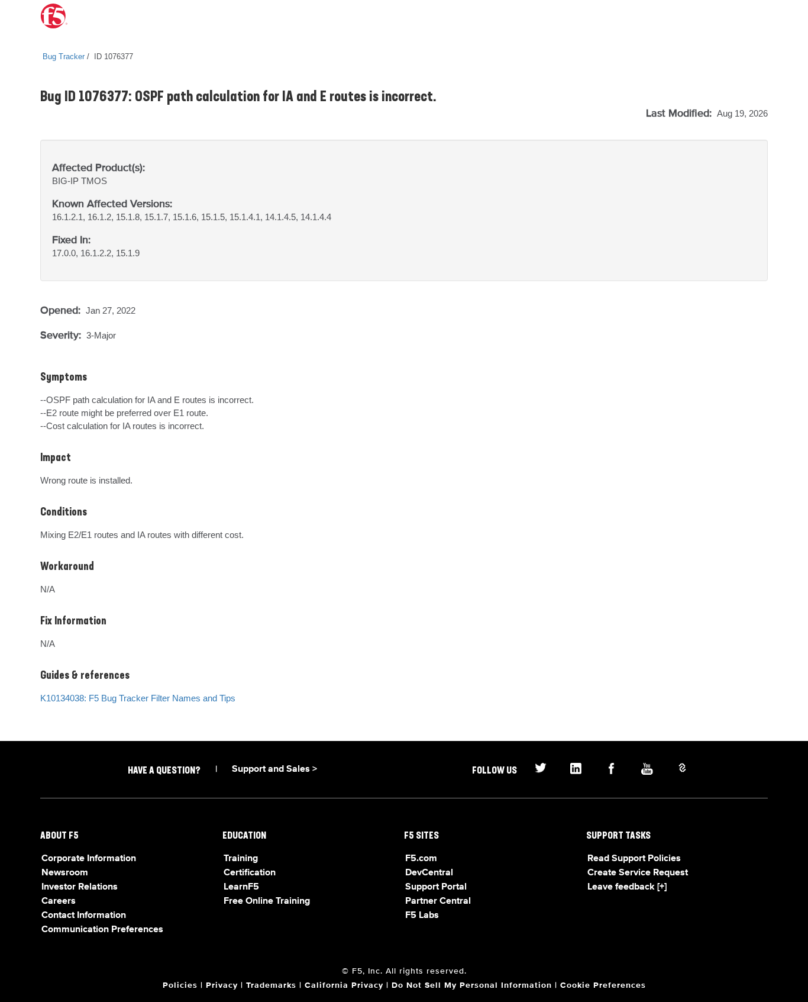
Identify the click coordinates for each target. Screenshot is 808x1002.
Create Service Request (637, 873)
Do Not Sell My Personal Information (472, 985)
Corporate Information (88, 859)
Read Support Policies (634, 859)
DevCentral (429, 873)
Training (241, 859)
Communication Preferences (102, 930)
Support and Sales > (274, 769)
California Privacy (344, 985)
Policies (180, 985)
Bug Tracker (64, 56)
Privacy (222, 985)
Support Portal (436, 887)
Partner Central (438, 901)
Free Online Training (267, 901)
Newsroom (64, 873)
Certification (250, 873)
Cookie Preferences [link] (603, 985)
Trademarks (271, 985)
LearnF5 (241, 887)
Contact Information (83, 915)
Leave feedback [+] (627, 887)
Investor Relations (79, 887)
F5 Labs (422, 915)
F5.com (421, 859)
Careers (58, 901)
